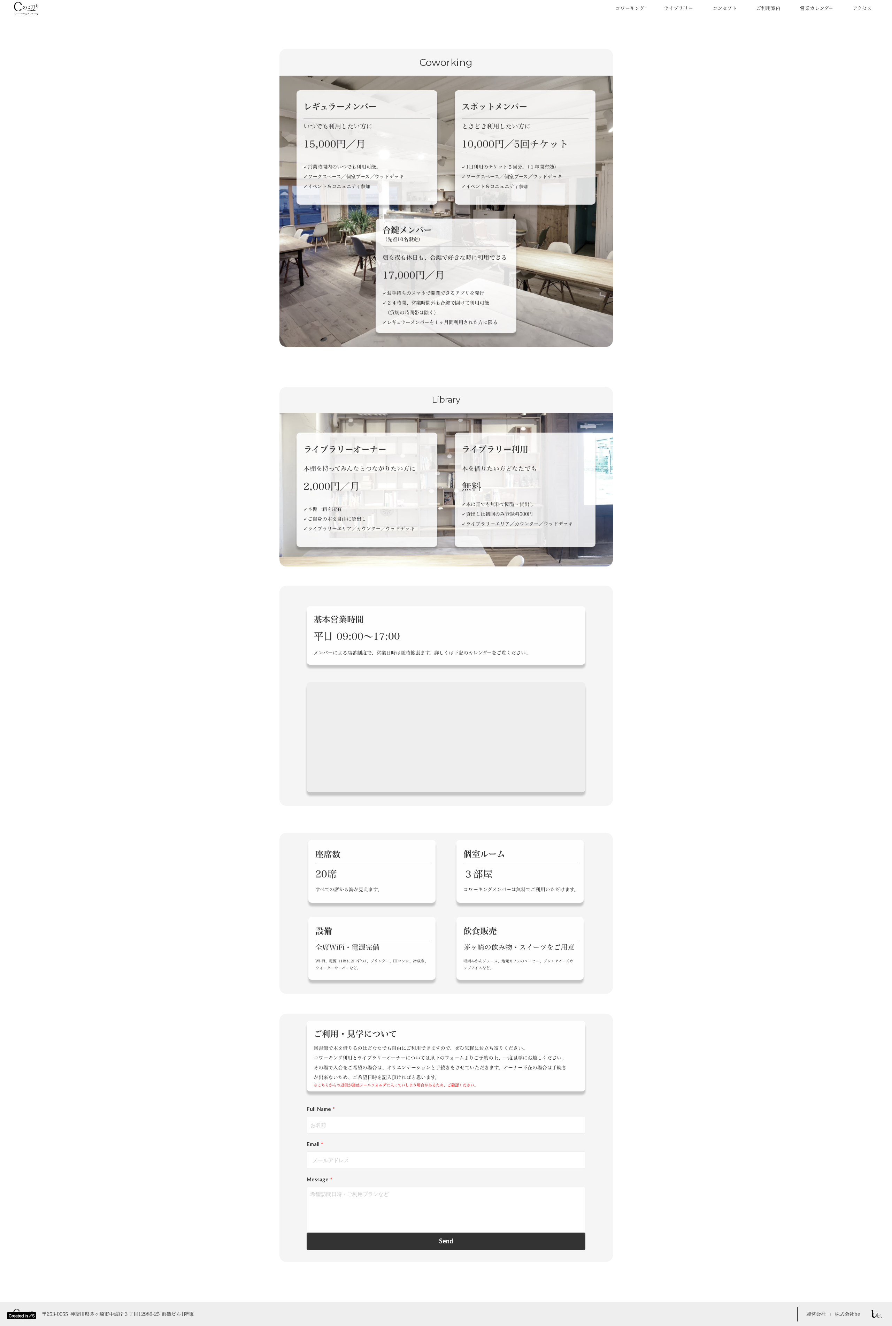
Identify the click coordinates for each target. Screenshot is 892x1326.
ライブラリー (678, 8)
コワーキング (629, 8)
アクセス (862, 8)
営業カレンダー (816, 8)
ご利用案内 (768, 8)
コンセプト (725, 8)
